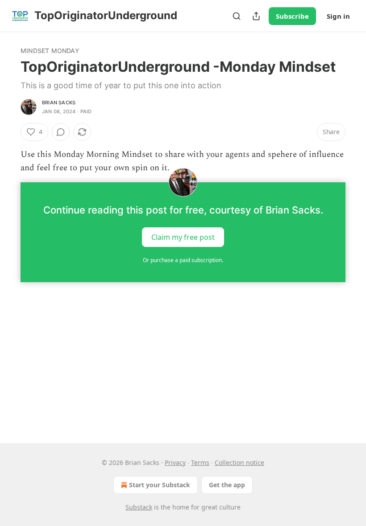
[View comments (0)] (61, 132)
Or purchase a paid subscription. (183, 260)
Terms (200, 462)
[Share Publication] (256, 16)
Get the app (227, 485)
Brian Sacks (58, 102)
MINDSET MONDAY (50, 50)
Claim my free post (183, 237)
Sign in (338, 16)
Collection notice (239, 462)
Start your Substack (159, 485)
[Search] (236, 16)
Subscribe (292, 16)
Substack (138, 507)
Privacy (175, 462)
